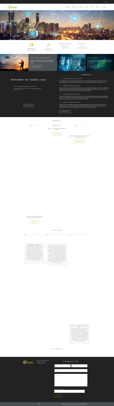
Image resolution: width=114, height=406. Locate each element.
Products (80, 6)
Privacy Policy (84, 404)
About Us (98, 6)
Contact (104, 6)
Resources (87, 6)
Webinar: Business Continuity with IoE (34, 245)
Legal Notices (77, 404)
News (92, 6)
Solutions (74, 6)
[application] (28, 94)
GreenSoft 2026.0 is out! (57, 245)
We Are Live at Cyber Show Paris (79, 326)
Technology (67, 6)
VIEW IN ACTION (28, 105)
